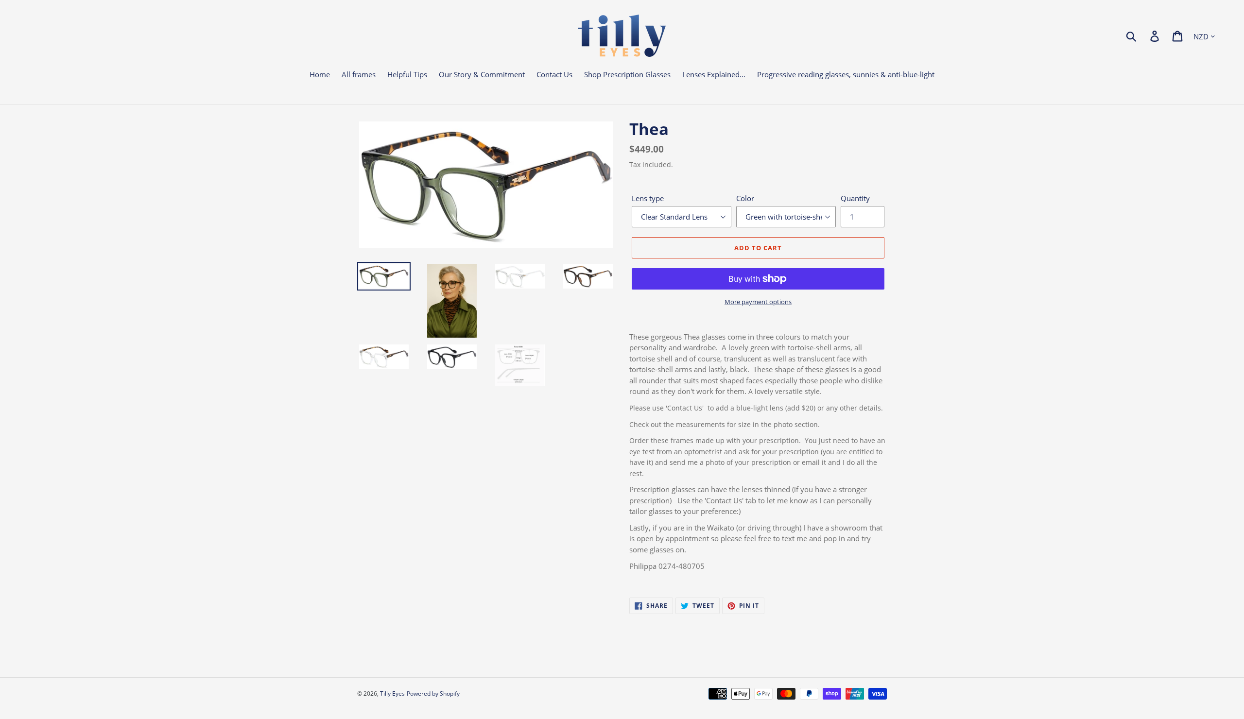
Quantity (855, 198)
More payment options (758, 301)
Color (745, 198)
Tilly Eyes (392, 693)
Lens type (648, 198)
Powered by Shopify (433, 693)
